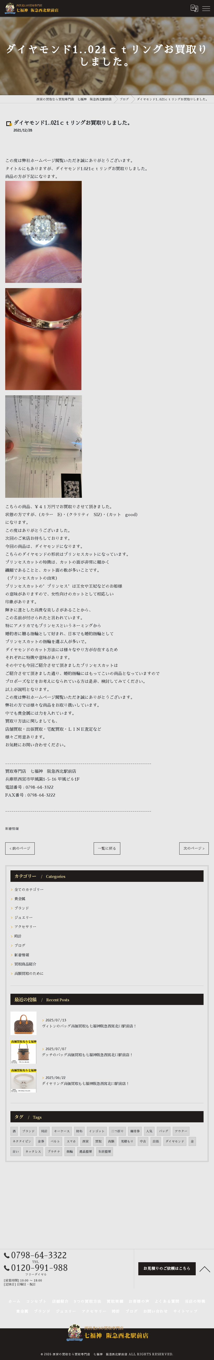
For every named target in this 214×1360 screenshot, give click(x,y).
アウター (181, 1131)
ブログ (19, 945)
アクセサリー (25, 927)
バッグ (163, 1131)
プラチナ (53, 1151)
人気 (149, 1131)
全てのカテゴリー (29, 890)
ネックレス (33, 1151)
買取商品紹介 (25, 964)
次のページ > (194, 848)
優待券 (135, 1131)
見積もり (127, 1141)
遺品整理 (85, 1151)
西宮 (85, 1141)
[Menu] (206, 8)
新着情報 (12, 828)
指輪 (70, 1151)
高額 (111, 1141)
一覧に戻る (107, 848)
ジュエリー (23, 917)
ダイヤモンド (174, 1141)
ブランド (21, 908)
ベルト (55, 1141)
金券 (41, 1141)
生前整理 (104, 1151)
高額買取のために (29, 973)
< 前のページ (20, 848)
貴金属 (19, 899)
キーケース (62, 1131)
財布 (79, 1131)
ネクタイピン (22, 1141)
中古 (143, 1141)
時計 (18, 936)
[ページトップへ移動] (205, 1269)
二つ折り (117, 1131)
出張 (156, 1141)
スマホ (71, 1141)
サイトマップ (185, 1311)
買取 (98, 1141)
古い (16, 1151)
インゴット (97, 1131)
